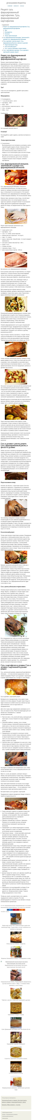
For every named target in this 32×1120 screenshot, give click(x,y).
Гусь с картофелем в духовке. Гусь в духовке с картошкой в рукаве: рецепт (16, 51)
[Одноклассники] (22, 910)
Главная (10, 6)
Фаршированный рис (5, 907)
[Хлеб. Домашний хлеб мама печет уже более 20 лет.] (16, 1027)
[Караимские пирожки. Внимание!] (16, 1042)
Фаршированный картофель (10, 905)
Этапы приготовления (11, 36)
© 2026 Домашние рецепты (7, 1112)
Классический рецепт (10, 46)
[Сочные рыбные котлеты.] (16, 1071)
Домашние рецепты (16, 3)
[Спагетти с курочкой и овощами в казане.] (16, 1057)
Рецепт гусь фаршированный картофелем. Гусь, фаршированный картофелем (16, 27)
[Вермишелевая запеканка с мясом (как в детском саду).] (16, 1086)
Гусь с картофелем (26, 907)
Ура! (6, 30)
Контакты (4, 1114)
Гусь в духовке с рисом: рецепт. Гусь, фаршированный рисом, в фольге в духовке (15, 42)
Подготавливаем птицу (11, 45)
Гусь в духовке (28, 905)
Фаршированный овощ (20, 905)
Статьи (22, 6)
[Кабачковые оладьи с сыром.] (16, 1013)
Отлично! (7, 34)
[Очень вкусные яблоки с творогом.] (16, 942)
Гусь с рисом (20, 907)
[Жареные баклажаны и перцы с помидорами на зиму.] (16, 956)
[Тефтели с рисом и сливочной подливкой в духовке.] (16, 998)
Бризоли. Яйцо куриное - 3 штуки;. (11, 1104)
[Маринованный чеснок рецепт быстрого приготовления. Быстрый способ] (16, 963)
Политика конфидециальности (7, 1116)
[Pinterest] (16, 910)
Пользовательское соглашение (11, 1114)
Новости (16, 6)
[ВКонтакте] (10, 910)
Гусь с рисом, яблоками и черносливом (15, 48)
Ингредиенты (8, 32)
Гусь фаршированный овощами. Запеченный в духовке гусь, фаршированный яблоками (16, 38)
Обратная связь (5, 1118)
